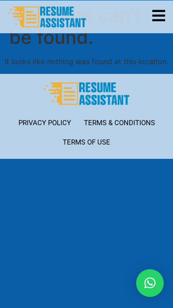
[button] (150, 283)
